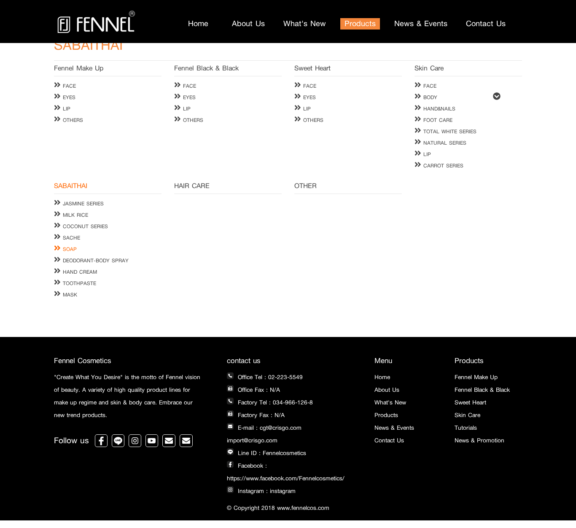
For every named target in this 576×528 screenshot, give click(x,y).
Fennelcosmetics (284, 453)
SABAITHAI (70, 185)
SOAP (69, 249)
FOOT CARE (436, 120)
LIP (65, 109)
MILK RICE (74, 215)
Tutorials (466, 428)
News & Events (420, 23)
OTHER (305, 185)
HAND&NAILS (438, 109)
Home (198, 23)
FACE (68, 86)
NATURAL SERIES (443, 143)
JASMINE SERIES (82, 203)
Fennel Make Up (78, 68)
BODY (429, 97)
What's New (304, 23)
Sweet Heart (312, 68)
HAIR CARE (192, 185)
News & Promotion (479, 440)
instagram (283, 491)
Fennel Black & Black (206, 68)
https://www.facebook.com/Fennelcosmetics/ (286, 478)
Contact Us (486, 23)
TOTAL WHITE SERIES (448, 131)
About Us (248, 23)
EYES (68, 97)
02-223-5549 (285, 377)
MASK (69, 295)
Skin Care (429, 68)
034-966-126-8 (293, 402)
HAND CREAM (79, 272)
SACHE (70, 238)
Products (360, 23)
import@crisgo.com (252, 440)
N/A (275, 390)
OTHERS (72, 120)
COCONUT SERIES (84, 226)
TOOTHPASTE (78, 283)
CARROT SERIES (442, 166)
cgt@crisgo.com (280, 428)
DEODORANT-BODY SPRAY (95, 260)
